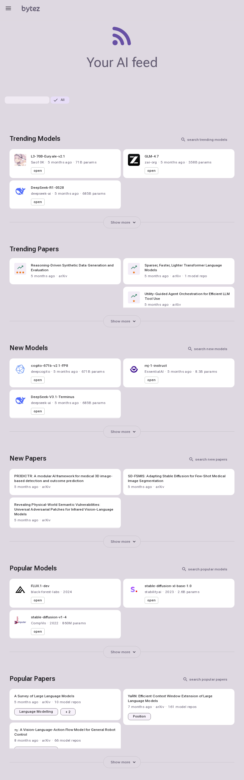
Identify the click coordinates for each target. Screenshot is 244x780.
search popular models (207, 569)
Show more (120, 222)
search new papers (211, 459)
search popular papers (208, 679)
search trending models (207, 140)
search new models (210, 349)
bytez (30, 8)
